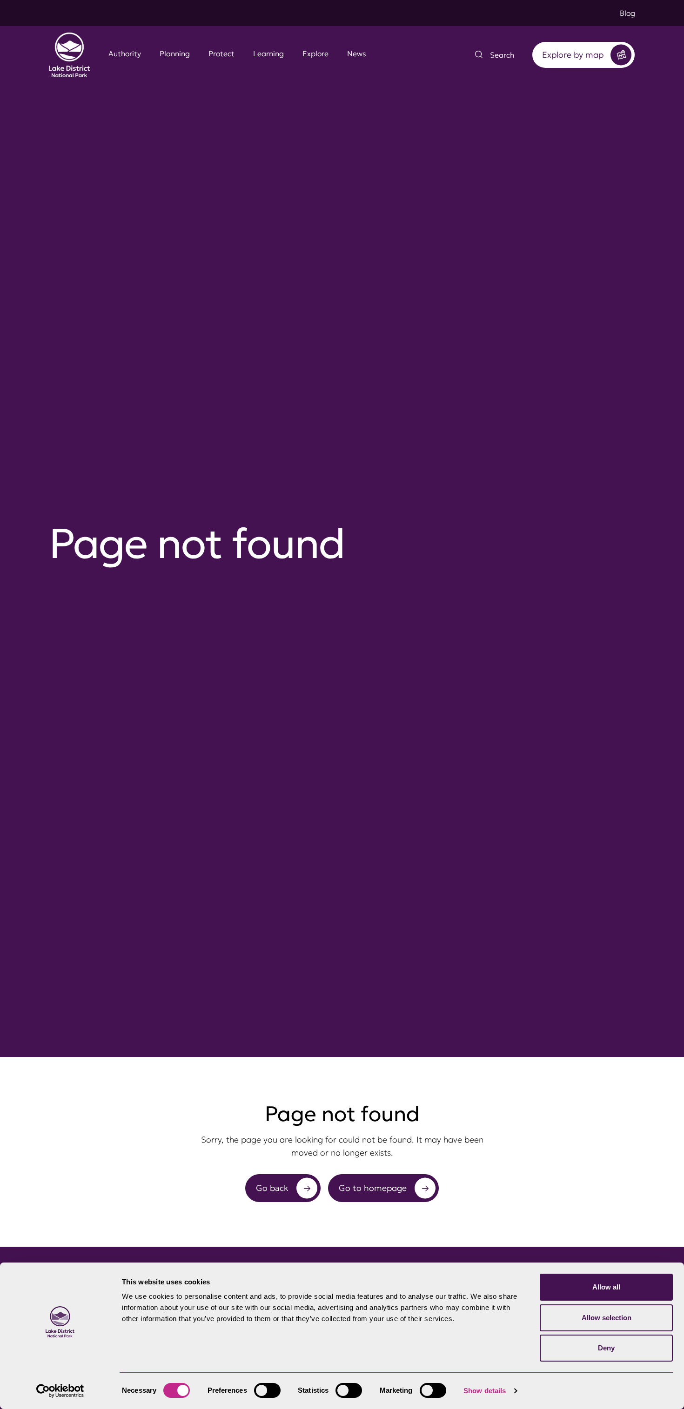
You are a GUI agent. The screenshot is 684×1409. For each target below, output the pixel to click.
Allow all (606, 1287)
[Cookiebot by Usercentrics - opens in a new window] (60, 1391)
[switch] (267, 1390)
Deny (606, 1348)
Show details (484, 1391)
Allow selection (606, 1318)
